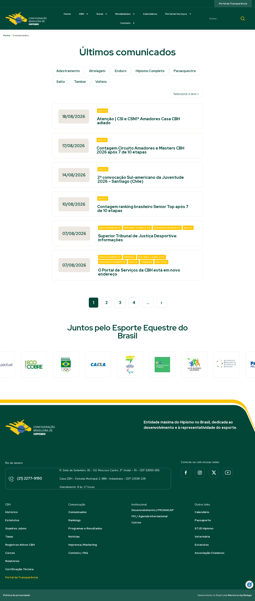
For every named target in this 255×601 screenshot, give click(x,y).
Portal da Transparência (21, 577)
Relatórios (12, 561)
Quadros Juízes (15, 528)
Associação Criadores (210, 553)
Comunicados (77, 512)
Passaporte (203, 520)
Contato (125, 23)
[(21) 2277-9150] (11, 479)
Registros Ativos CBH (20, 544)
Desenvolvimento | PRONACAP (152, 510)
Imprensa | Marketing (82, 544)
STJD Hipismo (204, 528)
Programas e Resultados (85, 528)
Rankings (74, 520)
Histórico (11, 512)
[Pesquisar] (242, 18)
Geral (99, 14)
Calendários (150, 14)
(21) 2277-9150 (29, 478)
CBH (81, 14)
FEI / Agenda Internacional (149, 516)
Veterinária (202, 536)
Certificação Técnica (19, 569)
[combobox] (221, 18)
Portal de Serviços (176, 14)
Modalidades (123, 14)
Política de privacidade (16, 595)
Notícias (74, 536)
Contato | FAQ (78, 553)
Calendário (202, 512)
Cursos (10, 553)
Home (67, 14)
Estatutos (12, 520)
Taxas (9, 536)
